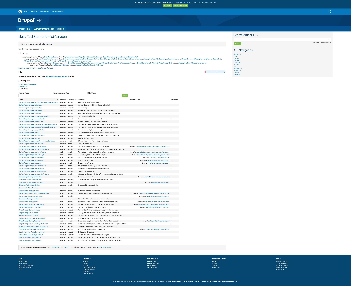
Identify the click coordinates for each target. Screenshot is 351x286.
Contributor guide (89, 267)
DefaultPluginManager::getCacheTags (31, 155)
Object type (91, 93)
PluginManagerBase (50, 57)
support (66, 247)
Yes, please (167, 5)
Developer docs (152, 265)
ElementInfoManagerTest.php (49, 29)
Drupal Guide (151, 261)
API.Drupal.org (152, 267)
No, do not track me (180, 5)
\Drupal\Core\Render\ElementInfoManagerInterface (85, 63)
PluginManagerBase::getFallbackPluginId (32, 218)
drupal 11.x (24, 29)
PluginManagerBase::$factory (28, 213)
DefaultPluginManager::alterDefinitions (32, 135)
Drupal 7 (26, 11)
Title (38, 100)
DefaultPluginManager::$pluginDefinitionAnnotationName (38, 124)
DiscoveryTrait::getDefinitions (159, 157)
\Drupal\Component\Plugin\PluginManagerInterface (82, 57)
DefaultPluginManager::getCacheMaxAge (32, 152)
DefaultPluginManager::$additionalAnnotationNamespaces (38, 102)
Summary (81, 99)
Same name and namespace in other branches (36, 44)
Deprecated (237, 70)
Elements (237, 74)
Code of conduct (88, 273)
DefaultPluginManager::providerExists (31, 168)
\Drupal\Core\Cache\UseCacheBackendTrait (38, 61)
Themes (214, 265)
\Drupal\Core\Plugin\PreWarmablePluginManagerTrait (154, 63)
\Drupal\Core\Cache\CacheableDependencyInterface (160, 59)
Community (87, 258)
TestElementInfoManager (60, 65)
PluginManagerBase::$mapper (29, 215)
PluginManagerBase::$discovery (29, 210)
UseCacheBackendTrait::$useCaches (31, 235)
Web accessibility (281, 261)
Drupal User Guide (153, 263)
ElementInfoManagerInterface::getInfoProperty (153, 204)
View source (22, 86)
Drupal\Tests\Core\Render (27, 84)
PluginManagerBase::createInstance (157, 196)
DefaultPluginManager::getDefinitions (31, 157)
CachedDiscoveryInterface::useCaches (157, 177)
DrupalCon (86, 271)
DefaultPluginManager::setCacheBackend (32, 171)
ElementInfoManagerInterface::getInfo (156, 201)
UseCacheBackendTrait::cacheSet (30, 240)
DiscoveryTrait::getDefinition (160, 182)
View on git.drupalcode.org (216, 72)
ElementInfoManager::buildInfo (29, 190)
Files (235, 66)
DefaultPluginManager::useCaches (30, 177)
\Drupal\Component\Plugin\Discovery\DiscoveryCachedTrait (201, 59)
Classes (236, 58)
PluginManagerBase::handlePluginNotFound (33, 224)
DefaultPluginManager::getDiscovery (31, 160)
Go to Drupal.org (20, 11)
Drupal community (104, 247)
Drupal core (215, 261)
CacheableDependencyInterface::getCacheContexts (152, 146)
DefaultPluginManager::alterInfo (29, 138)
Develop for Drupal (57, 11)
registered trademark (217, 281)
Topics (236, 56)
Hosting (85, 265)
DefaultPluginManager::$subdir (29, 132)
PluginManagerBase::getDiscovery (158, 160)
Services (236, 72)
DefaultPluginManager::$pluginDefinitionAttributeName (37, 127)
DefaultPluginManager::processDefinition (32, 166)
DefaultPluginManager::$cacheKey (30, 108)
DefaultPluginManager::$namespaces (31, 121)
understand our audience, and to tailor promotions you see (195, 2)
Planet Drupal (22, 261)
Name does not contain (61, 93)
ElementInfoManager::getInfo (28, 201)
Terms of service (281, 267)
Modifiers (63, 99)
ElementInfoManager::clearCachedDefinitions (34, 193)
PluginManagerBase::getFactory (159, 163)
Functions (237, 60)
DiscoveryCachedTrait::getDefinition (31, 182)
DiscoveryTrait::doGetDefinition (29, 185)
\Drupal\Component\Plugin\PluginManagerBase (75, 61)
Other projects (44, 11)
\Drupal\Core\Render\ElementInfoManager (89, 65)
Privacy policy (280, 269)
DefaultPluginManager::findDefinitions (31, 144)
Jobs (20, 269)
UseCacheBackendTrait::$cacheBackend (32, 232)
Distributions (216, 267)
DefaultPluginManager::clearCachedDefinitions (154, 193)
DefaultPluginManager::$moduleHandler (32, 119)
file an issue (55, 247)
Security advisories (24, 267)
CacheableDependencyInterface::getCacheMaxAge (152, 152)
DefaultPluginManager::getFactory (30, 163)
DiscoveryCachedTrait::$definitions (30, 179)
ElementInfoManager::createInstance (31, 196)
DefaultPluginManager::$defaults (30, 113)
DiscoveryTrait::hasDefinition (28, 188)
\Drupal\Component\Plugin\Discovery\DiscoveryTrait (120, 57)
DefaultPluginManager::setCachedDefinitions (34, 174)
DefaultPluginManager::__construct (157, 207)
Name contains (23, 93)
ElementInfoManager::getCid (28, 199)
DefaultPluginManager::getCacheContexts (33, 146)
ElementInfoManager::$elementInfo (157, 229)
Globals (236, 64)
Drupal (204, 281)
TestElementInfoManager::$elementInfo (32, 229)
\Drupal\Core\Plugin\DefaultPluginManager (192, 63)
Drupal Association (282, 263)
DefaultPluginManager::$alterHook (30, 105)
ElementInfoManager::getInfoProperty (31, 204)
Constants (237, 62)
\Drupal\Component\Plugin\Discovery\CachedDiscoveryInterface (121, 59)
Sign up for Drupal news (26, 265)
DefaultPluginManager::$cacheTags (30, 110)
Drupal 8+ (34, 11)
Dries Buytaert (232, 281)
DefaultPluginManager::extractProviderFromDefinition (37, 141)
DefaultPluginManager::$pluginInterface (32, 130)
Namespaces (238, 68)
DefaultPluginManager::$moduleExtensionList (34, 116)
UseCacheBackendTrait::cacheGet (30, 237)
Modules (214, 263)
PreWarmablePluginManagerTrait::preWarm (33, 226)
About (278, 258)
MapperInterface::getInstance (159, 221)
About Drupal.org (282, 265)
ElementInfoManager (52, 63)
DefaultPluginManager (49, 59)
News (20, 258)
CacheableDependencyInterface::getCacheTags (154, 155)
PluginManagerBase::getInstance (29, 221)
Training (85, 263)
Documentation (152, 258)
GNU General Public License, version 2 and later (184, 281)
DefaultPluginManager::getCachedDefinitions (34, 149)
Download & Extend (219, 258)
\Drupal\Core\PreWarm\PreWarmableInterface (117, 63)
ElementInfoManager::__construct (30, 207)
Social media (22, 263)
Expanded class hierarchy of (36, 68)
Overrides (174, 99)
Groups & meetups (89, 269)
